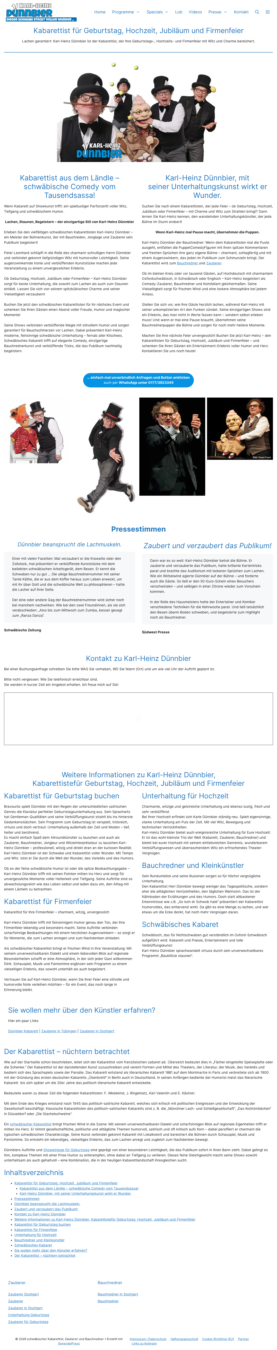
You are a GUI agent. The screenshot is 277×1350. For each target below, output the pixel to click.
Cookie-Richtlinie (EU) (218, 1339)
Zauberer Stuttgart (23, 1294)
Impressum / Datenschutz (148, 1339)
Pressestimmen (27, 1199)
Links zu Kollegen (144, 1343)
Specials (155, 12)
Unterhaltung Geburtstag (28, 1315)
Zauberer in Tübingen (58, 1031)
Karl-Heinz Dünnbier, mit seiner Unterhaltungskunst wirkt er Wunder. (75, 1193)
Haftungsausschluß (184, 1339)
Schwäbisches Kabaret (33, 1245)
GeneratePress (69, 1343)
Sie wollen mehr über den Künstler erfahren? (50, 1250)
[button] (257, 12)
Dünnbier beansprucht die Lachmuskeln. (47, 1204)
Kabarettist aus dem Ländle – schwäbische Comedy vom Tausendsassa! (79, 1188)
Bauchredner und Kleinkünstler (39, 1240)
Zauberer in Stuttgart (97, 1031)
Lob (178, 12)
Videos (195, 12)
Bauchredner (188, 263)
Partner (243, 1339)
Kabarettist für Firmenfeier (35, 1230)
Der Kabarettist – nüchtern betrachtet (44, 1255)
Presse (214, 12)
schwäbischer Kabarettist (31, 1124)
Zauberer (213, 263)
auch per (138, 380)
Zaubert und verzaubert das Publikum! (46, 1209)
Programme (123, 12)
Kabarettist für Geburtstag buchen (42, 1224)
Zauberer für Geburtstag (28, 1322)
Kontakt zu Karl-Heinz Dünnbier (40, 1214)
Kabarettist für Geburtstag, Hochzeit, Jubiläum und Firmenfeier (66, 1183)
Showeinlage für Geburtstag (66, 1150)
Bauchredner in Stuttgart (118, 1294)
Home (100, 12)
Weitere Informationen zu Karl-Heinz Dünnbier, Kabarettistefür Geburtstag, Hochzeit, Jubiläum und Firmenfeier (104, 1219)
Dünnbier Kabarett (23, 1031)
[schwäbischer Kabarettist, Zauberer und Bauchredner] (41, 12)
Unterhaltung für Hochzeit (35, 1235)
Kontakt (241, 12)
